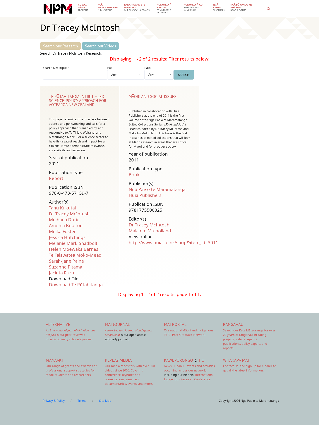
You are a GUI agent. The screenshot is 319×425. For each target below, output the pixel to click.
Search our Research (60, 46)
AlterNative (58, 324)
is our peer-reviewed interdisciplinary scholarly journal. (70, 334)
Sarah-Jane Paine (66, 261)
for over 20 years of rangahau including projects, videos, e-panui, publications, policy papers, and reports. (249, 339)
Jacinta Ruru (61, 273)
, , (175, 366)
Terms (82, 401)
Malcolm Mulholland (150, 231)
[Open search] (268, 8)
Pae (109, 68)
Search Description (56, 68)
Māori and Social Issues (152, 96)
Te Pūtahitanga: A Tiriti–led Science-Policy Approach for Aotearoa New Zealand (77, 100)
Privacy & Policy (54, 401)
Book (134, 174)
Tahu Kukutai (62, 208)
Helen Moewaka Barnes (73, 249)
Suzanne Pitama (65, 267)
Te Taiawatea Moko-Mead (75, 255)
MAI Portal (175, 324)
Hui (202, 360)
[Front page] (58, 9)
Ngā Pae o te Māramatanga (157, 189)
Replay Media (118, 360)
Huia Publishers (145, 195)
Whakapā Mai (236, 360)
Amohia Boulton (66, 225)
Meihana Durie (64, 219)
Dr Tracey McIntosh (69, 214)
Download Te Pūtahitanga (76, 284)
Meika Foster (62, 231)
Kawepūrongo (178, 360)
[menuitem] (85, 7)
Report (56, 178)
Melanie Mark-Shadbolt (73, 243)
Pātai (147, 68)
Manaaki (54, 360)
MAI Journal (117, 324)
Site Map (105, 401)
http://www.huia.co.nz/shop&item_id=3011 (173, 242)
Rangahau (233, 324)
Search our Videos (100, 46)
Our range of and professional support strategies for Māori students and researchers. (71, 370)
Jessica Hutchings (67, 237)
